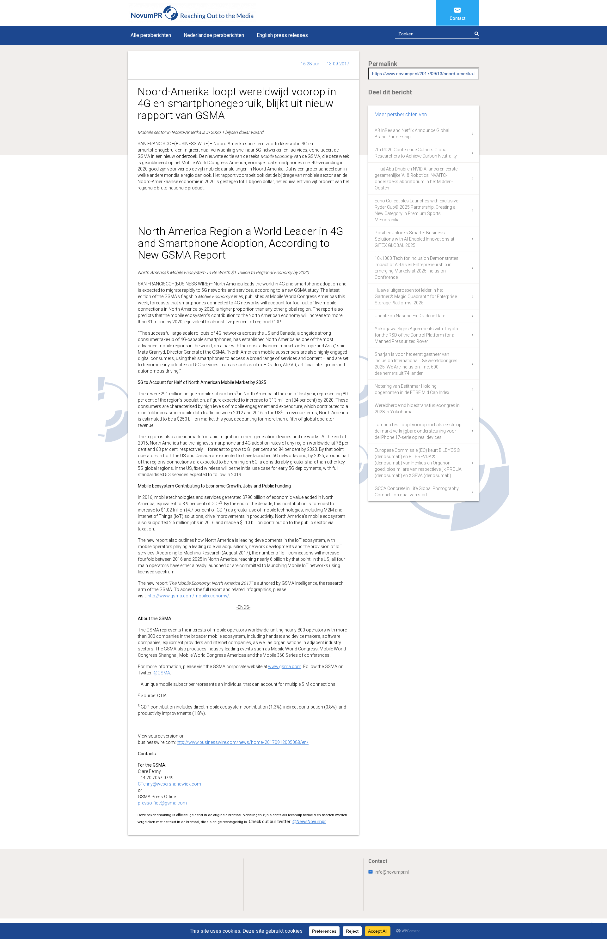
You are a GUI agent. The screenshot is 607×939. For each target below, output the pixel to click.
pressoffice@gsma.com (162, 802)
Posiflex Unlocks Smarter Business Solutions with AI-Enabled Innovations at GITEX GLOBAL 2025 (414, 239)
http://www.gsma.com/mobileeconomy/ (188, 595)
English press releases (282, 35)
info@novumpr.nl (392, 872)
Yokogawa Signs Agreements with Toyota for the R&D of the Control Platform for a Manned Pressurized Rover (416, 335)
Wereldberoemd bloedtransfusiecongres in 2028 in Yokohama (417, 408)
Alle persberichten (151, 35)
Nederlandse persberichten (214, 35)
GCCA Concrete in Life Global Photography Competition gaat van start (417, 491)
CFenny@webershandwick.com (169, 783)
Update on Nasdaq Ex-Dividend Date (410, 315)
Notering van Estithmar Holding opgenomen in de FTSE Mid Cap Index (412, 389)
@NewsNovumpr (309, 821)
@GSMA (161, 672)
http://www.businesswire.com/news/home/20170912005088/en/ (243, 742)
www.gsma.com (284, 666)
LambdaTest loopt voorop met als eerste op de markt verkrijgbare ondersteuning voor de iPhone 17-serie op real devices (418, 431)
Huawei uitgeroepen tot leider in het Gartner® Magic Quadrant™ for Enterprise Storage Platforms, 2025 (416, 296)
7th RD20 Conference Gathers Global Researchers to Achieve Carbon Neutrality (416, 152)
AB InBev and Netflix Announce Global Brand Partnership (412, 133)
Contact (457, 18)
